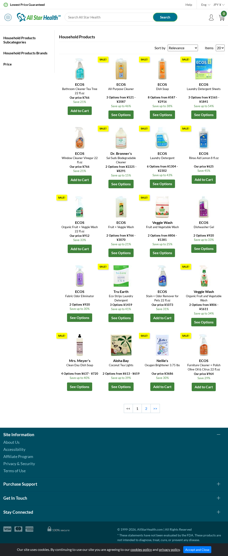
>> (155, 408)
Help (188, 4)
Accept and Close (197, 550)
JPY (217, 4)
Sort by (160, 48)
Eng (203, 4)
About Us (11, 442)
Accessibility (14, 449)
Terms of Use (14, 470)
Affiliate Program (18, 456)
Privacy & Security (19, 463)
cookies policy (141, 549)
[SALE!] (121, 68)
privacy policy (169, 549)
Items (209, 48)
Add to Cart (80, 110)
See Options (121, 114)
